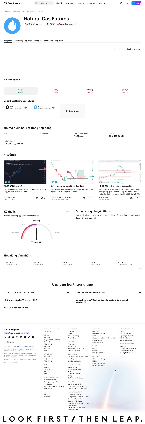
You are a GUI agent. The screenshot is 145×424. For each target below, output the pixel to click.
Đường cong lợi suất (50, 382)
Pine (45, 350)
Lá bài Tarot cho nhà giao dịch (77, 386)
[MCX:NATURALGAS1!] (6, 182)
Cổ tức (46, 371)
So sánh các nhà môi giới (76, 348)
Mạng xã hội (96, 331)
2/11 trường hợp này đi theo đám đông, (67, 186)
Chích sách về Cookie (75, 401)
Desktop (47, 396)
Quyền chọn (48, 384)
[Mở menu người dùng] (128, 3)
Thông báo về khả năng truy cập (78, 403)
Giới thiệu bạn (96, 336)
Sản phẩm (59, 3)
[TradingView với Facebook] (9, 337)
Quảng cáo (123, 346)
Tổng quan (71, 344)
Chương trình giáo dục (127, 353)
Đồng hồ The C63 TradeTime (77, 388)
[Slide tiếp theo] (140, 172)
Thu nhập (47, 369)
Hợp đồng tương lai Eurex (76, 359)
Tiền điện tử (48, 344)
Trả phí (70, 333)
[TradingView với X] (5, 337)
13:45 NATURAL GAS (13, 186)
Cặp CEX (47, 346)
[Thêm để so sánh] (25, 107)
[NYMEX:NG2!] (100, 182)
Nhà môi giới (91, 3)
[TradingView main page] (12, 329)
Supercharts (48, 331)
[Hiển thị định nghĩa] (13, 133)
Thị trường (80, 3)
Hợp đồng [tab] (59, 41)
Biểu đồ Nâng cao (125, 338)
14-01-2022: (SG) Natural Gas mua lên (115, 186)
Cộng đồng (70, 3)
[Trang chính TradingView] (13, 3)
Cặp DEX (47, 348)
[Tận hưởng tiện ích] (118, 49)
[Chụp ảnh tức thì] (114, 49)
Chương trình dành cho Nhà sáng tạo (104, 338)
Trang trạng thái (73, 410)
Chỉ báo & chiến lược (99, 359)
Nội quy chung (97, 340)
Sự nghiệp (71, 376)
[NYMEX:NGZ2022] (53, 182)
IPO (45, 373)
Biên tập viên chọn (98, 353)
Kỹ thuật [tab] (28, 41)
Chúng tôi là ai (72, 367)
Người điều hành (97, 342)
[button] (64, 3)
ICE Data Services (23, 346)
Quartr (29, 359)
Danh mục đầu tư (50, 380)
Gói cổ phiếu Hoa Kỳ (74, 361)
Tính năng (71, 331)
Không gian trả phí (98, 365)
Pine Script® (48, 388)
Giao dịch (95, 348)
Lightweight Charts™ (126, 336)
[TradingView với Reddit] (33, 337)
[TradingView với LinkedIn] (21, 337)
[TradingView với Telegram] (25, 337)
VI (123, 3)
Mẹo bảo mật (72, 405)
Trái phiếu (47, 342)
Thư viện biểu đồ (125, 333)
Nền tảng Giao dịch (126, 340)
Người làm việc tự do (99, 363)
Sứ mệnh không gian (74, 369)
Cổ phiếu (47, 337)
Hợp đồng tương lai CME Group (78, 356)
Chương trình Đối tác (126, 350)
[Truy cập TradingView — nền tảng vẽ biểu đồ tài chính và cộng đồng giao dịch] (12, 79)
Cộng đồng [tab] (18, 41)
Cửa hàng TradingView (75, 384)
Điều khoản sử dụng (74, 394)
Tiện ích (122, 331)
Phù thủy (95, 361)
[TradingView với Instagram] (17, 337)
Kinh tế (46, 367)
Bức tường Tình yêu (98, 333)
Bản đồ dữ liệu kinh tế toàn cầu (54, 386)
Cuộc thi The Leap (74, 350)
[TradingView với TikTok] (29, 337)
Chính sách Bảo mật (74, 399)
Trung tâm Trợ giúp (74, 373)
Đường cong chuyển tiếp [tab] (43, 41)
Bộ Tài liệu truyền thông (75, 378)
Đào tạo (94, 350)
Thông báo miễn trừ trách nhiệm (78, 396)
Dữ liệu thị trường (73, 336)
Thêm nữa (101, 3)
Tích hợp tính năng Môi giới (128, 348)
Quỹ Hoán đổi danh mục (52, 340)
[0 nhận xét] (37, 198)
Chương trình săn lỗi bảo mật (77, 407)
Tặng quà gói (72, 338)
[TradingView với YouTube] (13, 337)
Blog (69, 371)
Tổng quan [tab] (8, 41)
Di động (46, 394)
